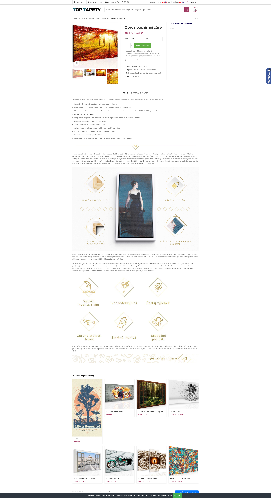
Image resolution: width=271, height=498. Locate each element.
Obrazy (86, 18)
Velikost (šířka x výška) (133, 39)
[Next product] (197, 18)
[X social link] (133, 76)
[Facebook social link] (122, 2)
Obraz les (105, 18)
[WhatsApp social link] (139, 76)
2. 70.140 (77, 439)
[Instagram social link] (124, 2)
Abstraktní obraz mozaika (180, 478)
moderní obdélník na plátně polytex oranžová (145, 73)
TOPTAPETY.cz (77, 18)
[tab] (125, 92)
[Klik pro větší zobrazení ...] (76, 63)
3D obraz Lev (175, 412)
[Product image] (119, 394)
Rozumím (177, 495)
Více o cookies (167, 495)
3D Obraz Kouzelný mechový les (150, 412)
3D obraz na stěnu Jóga (147, 478)
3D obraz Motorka (113, 478)
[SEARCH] (186, 9)
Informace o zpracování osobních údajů (98, 492)
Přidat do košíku (142, 45)
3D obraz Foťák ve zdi (114, 412)
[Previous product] (193, 18)
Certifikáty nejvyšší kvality (84, 114)
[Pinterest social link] (127, 2)
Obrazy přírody (95, 18)
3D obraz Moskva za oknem (84, 478)
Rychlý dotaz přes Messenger (188, 492)
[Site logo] (86, 9)
